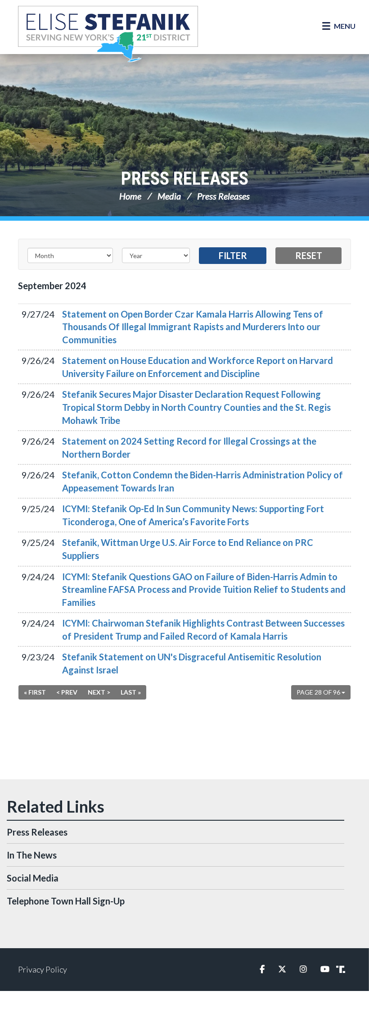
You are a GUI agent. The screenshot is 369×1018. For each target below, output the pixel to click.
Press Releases (184, 178)
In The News (32, 855)
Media (169, 196)
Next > (99, 692)
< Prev (66, 692)
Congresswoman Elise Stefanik (108, 34)
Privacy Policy (42, 969)
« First (35, 692)
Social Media (32, 878)
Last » (131, 692)
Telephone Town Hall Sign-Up (66, 900)
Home (130, 196)
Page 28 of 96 (319, 692)
